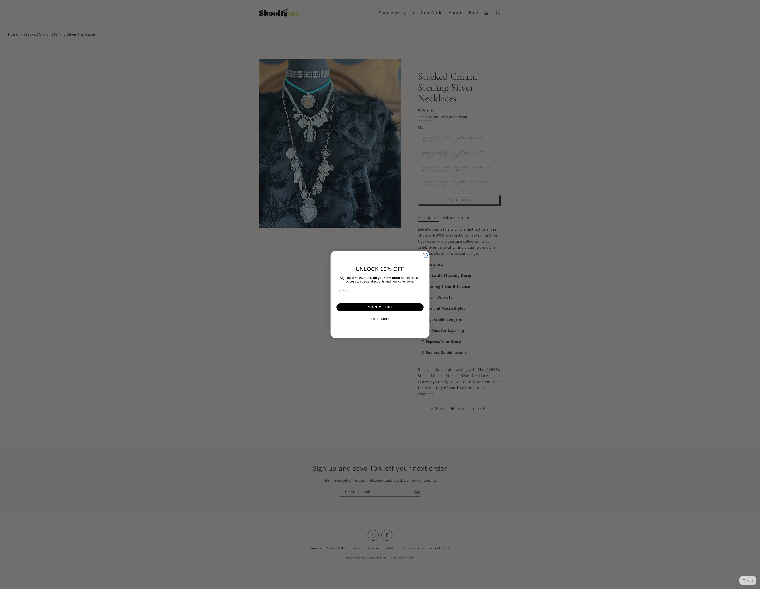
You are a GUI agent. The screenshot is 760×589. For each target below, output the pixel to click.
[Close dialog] (425, 255)
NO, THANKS (380, 319)
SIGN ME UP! (380, 307)
